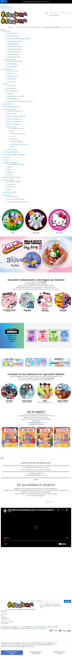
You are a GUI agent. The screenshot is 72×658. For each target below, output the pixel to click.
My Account (11, 27)
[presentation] (3, 221)
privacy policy (55, 604)
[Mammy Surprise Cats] (27, 392)
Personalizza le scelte (59, 652)
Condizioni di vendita (7, 621)
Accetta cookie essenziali (36, 652)
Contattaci (4, 617)
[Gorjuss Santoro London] (62, 392)
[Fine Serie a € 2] (43, 335)
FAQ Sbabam (4, 623)
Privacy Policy (34, 628)
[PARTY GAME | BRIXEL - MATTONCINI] (44, 302)
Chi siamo (4, 614)
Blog (2, 615)
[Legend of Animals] (44, 392)
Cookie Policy (43, 628)
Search (3, 10)
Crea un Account (66, 27)
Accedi (31, 27)
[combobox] (60, 12)
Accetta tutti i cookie (12, 652)
